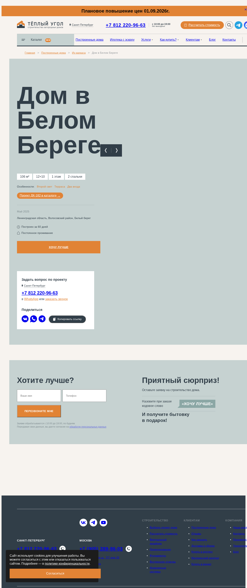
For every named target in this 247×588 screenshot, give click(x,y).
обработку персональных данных (87, 426)
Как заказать (199, 539)
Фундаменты (158, 555)
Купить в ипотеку (202, 551)
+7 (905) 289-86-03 (101, 548)
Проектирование (160, 549)
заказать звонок (56, 299)
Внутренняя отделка (163, 561)
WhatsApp (31, 299)
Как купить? (168, 39)
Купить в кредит (201, 564)
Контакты (229, 39)
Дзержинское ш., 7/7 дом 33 (101, 557)
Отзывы (196, 533)
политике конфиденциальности (67, 563)
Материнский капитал (205, 557)
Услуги (146, 39)
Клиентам (193, 39)
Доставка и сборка (203, 545)
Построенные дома (89, 39)
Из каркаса (79, 52)
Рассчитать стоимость (164, 533)
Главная (30, 52)
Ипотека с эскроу (122, 39)
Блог (212, 39)
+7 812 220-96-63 (125, 25)
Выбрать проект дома (163, 527)
